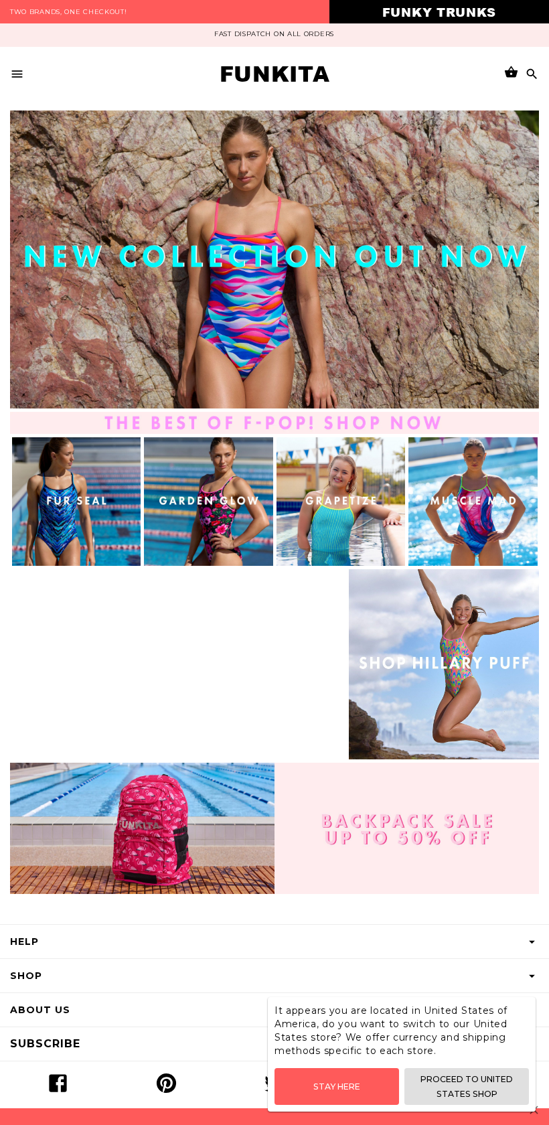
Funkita (275, 73)
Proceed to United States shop (466, 1086)
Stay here (336, 1086)
